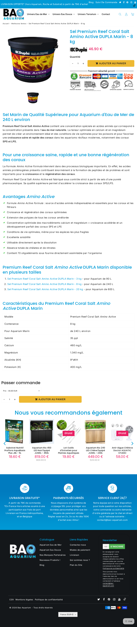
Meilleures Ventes (18, 24)
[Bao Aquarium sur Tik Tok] (134, 6)
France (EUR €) (66, 614)
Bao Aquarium (24, 607)
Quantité (75, 56)
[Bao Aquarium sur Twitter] (120, 2)
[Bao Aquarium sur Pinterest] (127, 2)
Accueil (6, 24)
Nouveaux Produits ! (50, 560)
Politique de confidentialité (113, 568)
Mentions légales (24, 599)
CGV (11, 599)
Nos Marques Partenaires (53, 555)
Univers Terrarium (87, 14)
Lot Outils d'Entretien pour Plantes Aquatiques (68, 450)
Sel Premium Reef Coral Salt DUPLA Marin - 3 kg (44, 278)
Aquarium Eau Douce (50, 550)
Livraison (74, 555)
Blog (91, 2)
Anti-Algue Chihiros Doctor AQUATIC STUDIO (122, 450)
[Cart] (133, 14)
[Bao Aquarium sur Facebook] (124, 2)
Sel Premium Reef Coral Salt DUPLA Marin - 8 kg (44, 284)
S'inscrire (117, 546)
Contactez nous (78, 545)
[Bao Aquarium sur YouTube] (135, 2)
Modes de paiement (80, 550)
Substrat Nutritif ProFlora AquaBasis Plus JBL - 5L (14, 450)
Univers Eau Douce (62, 14)
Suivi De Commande (106, 2)
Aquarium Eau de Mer (51, 545)
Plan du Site (76, 565)
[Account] (126, 14)
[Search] (120, 14)
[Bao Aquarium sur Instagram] (131, 2)
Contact (106, 14)
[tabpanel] (33, 97)
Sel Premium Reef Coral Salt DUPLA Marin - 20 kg (45, 289)
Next (132, 443)
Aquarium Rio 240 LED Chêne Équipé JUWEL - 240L (95, 450)
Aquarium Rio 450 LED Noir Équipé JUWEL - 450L (41, 450)
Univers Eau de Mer (37, 14)
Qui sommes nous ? (80, 560)
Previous (4, 443)
